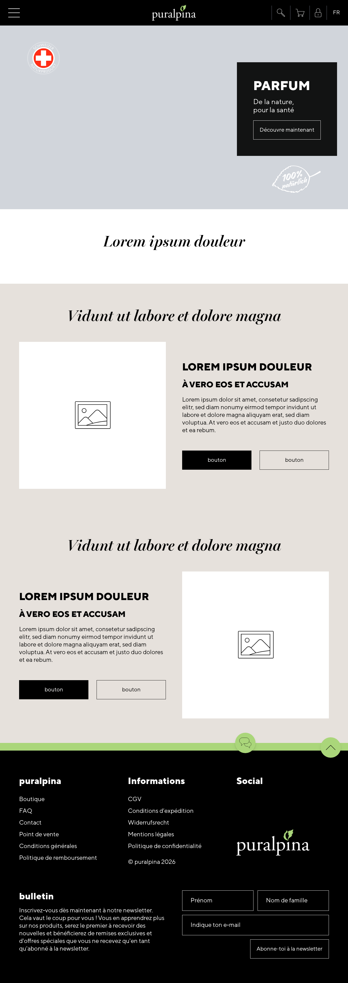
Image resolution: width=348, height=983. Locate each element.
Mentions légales (151, 834)
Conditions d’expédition (161, 811)
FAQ (25, 811)
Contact (30, 823)
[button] (281, 13)
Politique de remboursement (58, 858)
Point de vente (39, 834)
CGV (134, 799)
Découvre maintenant (287, 130)
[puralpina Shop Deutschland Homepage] (174, 13)
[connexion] (318, 12)
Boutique (32, 799)
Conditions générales (48, 846)
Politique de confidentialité (165, 846)
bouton (217, 460)
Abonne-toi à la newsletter (290, 949)
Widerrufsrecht (148, 823)
